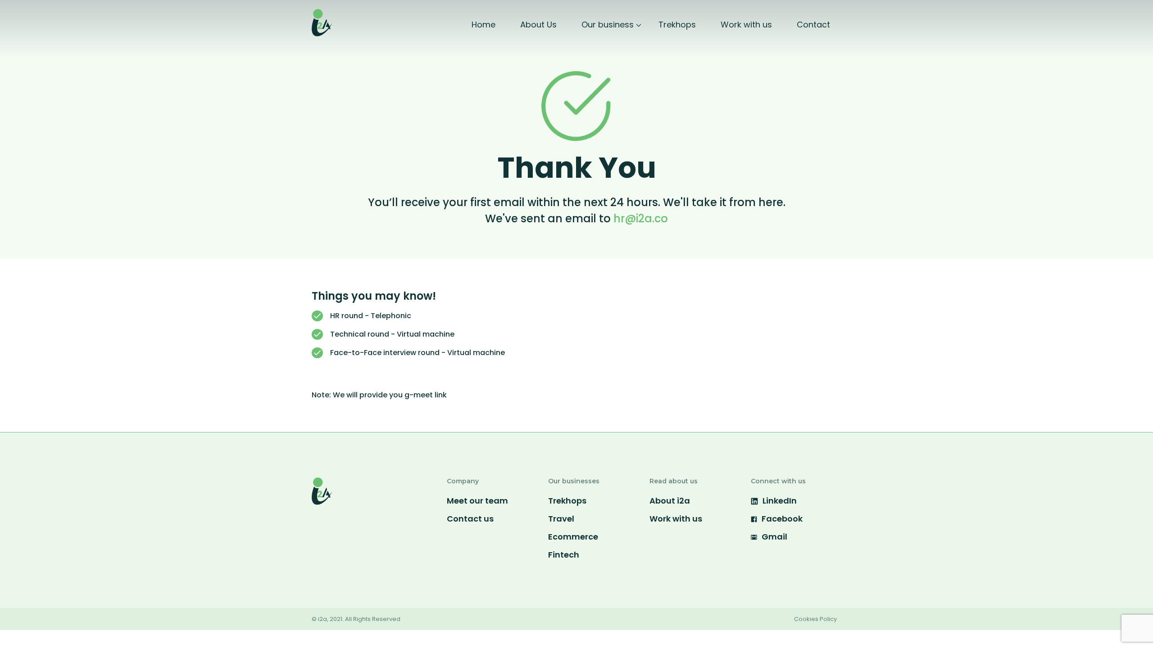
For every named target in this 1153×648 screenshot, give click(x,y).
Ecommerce (573, 536)
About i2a (669, 500)
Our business (607, 24)
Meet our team (477, 500)
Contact (813, 24)
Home (483, 24)
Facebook (782, 518)
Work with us (746, 24)
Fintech (563, 554)
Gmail (774, 536)
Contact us (470, 518)
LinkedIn (780, 500)
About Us (538, 24)
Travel (561, 518)
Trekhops (677, 24)
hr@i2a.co (640, 218)
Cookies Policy (815, 619)
